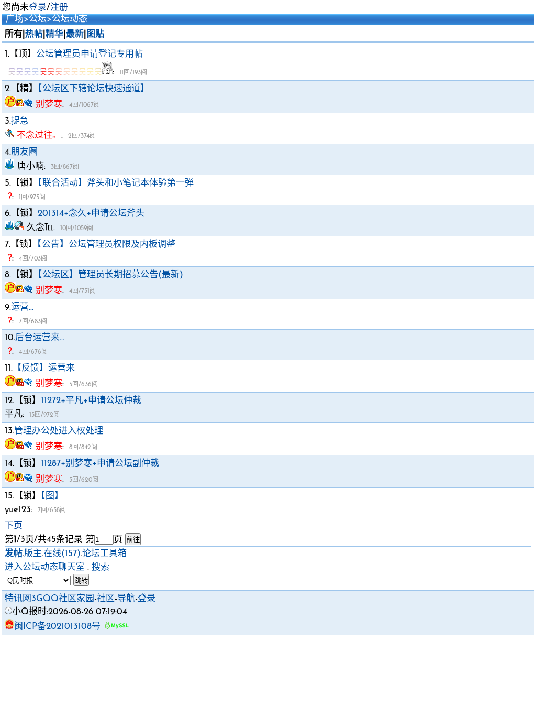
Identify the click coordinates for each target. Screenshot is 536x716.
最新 (75, 34)
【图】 (52, 496)
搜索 (100, 567)
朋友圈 (24, 152)
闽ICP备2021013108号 (57, 626)
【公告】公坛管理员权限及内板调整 (106, 244)
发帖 (14, 553)
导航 (126, 598)
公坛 (38, 19)
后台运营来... (39, 337)
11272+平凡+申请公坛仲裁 (91, 400)
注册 (59, 7)
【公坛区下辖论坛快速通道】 (93, 88)
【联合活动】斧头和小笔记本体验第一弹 (116, 183)
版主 (33, 553)
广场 (15, 19)
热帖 (34, 34)
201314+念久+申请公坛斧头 (91, 213)
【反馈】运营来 (44, 368)
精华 (54, 34)
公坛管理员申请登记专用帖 (89, 54)
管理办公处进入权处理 (58, 431)
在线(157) (62, 553)
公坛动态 (69, 19)
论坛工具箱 (104, 553)
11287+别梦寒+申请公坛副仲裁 (100, 463)
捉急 (20, 121)
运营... (22, 307)
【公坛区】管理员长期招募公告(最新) (110, 274)
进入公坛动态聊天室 (45, 567)
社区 (106, 598)
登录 (38, 7)
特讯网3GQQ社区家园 (49, 598)
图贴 (95, 34)
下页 (14, 526)
